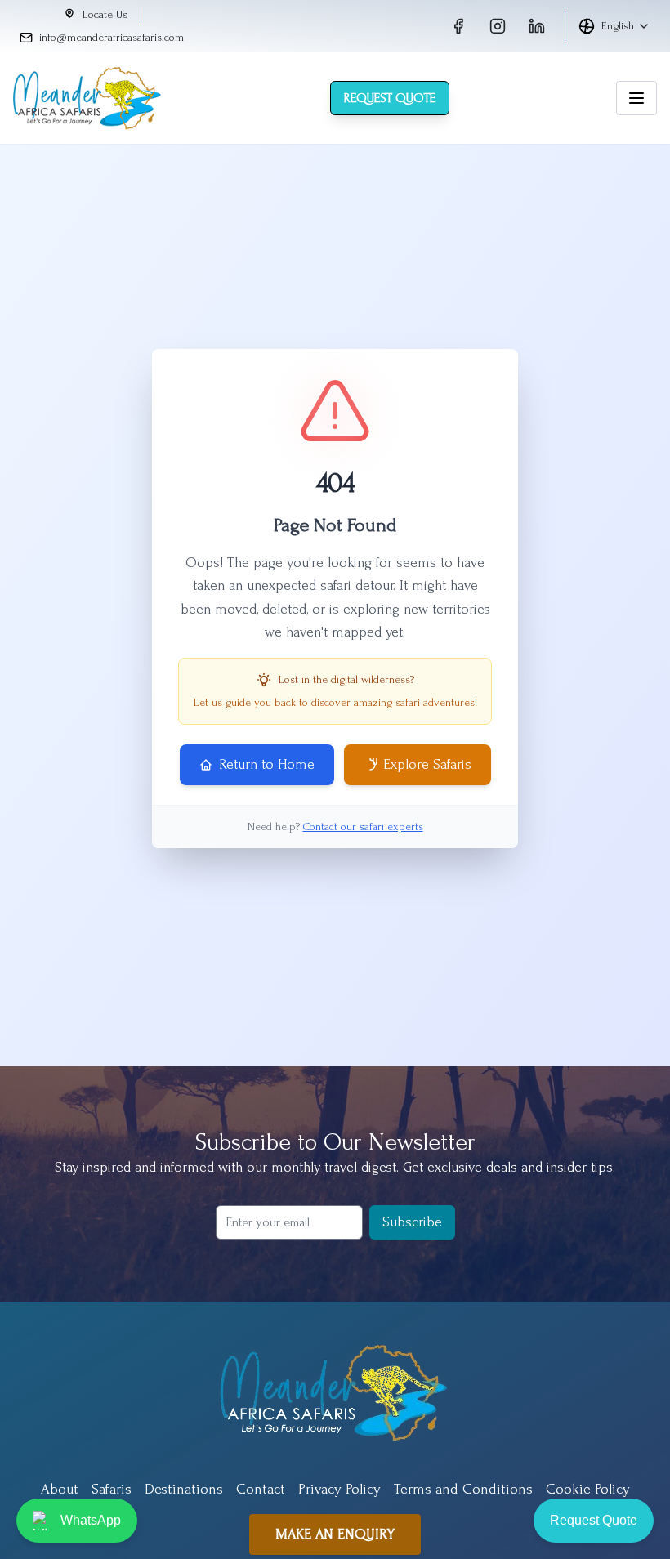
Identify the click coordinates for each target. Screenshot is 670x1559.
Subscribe (412, 1222)
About (59, 1489)
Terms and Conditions (463, 1489)
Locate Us (105, 14)
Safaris (112, 1489)
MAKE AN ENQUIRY (335, 1534)
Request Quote (390, 98)
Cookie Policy (588, 1489)
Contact (260, 1489)
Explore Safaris (427, 764)
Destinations (184, 1489)
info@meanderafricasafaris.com (111, 37)
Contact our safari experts (363, 826)
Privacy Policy (339, 1489)
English (617, 26)
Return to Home (267, 764)
